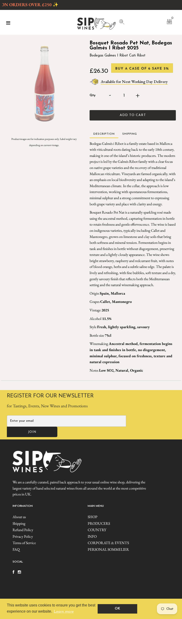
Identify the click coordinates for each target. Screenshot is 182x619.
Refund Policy (23, 529)
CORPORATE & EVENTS (108, 542)
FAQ (16, 549)
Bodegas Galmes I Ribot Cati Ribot (118, 55)
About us (19, 516)
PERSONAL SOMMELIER (108, 549)
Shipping (19, 523)
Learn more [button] (64, 612)
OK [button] (117, 608)
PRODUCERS (99, 523)
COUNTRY (97, 529)
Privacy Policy (23, 536)
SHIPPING (129, 134)
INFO (92, 536)
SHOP (92, 516)
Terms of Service (24, 542)
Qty (93, 95)
